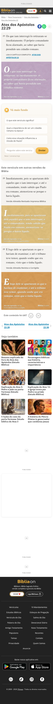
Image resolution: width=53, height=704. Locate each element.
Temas (14, 638)
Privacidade (14, 643)
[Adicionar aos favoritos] (49, 26)
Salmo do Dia (39, 617)
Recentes (39, 633)
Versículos (13, 607)
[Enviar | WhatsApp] (44, 26)
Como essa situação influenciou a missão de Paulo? (22, 139)
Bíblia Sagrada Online (11, 12)
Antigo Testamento (13, 628)
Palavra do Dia (13, 622)
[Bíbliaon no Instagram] (32, 679)
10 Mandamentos (39, 607)
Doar (31, 11)
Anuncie (26, 648)
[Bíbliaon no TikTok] (21, 679)
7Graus (20, 689)
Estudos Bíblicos (13, 612)
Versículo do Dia (14, 617)
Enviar (42, 150)
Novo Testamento (39, 628)
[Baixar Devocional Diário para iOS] (39, 667)
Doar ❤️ (17, 594)
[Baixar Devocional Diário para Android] (14, 667)
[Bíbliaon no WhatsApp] (11, 679)
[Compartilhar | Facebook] (39, 26)
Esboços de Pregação (39, 612)
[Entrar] (40, 11)
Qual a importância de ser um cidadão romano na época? (24, 129)
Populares (13, 633)
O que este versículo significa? (20, 120)
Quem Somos (39, 643)
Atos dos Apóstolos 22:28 (14, 326)
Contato (39, 638)
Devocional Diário (39, 622)
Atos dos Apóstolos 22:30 (38, 326)
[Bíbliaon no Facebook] (42, 679)
